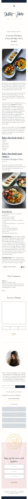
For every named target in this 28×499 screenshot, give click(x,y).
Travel (14, 420)
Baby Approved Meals (14, 31)
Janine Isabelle (14, 493)
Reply (3, 290)
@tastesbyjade (14, 398)
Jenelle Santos (10, 492)
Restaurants (14, 414)
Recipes (14, 409)
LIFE (14, 425)
